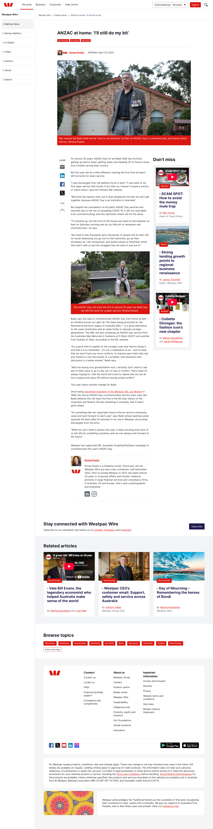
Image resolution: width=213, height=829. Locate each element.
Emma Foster (76, 52)
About (8, 70)
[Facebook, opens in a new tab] (51, 745)
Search (8, 79)
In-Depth (9, 42)
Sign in (195, 4)
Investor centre (121, 687)
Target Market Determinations (176, 774)
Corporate (55, 4)
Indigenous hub (121, 707)
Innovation (119, 730)
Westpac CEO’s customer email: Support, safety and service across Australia (123, 594)
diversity (86, 40)
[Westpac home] (8, 5)
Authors (9, 61)
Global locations (122, 725)
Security (147, 685)
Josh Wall (81, 610)
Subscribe (196, 526)
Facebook (109, 529)
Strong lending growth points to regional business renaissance (172, 262)
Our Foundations (122, 720)
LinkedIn (98, 529)
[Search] (206, 4)
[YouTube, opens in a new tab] (64, 745)
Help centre (71, 4)
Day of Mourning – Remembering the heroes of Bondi (178, 592)
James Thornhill (171, 279)
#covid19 (109, 643)
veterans (75, 40)
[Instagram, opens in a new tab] (76, 745)
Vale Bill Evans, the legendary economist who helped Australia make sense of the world (69, 594)
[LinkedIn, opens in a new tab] (70, 745)
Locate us (89, 682)
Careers (117, 682)
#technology (176, 643)
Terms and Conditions (128, 774)
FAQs (86, 687)
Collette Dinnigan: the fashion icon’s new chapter (171, 325)
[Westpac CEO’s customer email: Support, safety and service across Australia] (124, 579)
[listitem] (69, 584)
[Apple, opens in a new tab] (190, 745)
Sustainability (120, 702)
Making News (12, 24)
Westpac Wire (10, 14)
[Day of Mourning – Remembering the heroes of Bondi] (178, 579)
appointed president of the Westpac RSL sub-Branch (113, 391)
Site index (148, 704)
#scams (164, 186)
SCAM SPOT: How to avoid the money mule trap (171, 200)
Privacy (147, 691)
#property (133, 643)
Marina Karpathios (173, 338)
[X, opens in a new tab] (57, 745)
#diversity (148, 643)
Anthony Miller (113, 607)
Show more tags (52, 649)
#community (54, 580)
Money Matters (13, 33)
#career (164, 311)
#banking (95, 643)
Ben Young (169, 212)
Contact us (89, 677)
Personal (26, 4)
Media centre (120, 692)
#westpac (64, 643)
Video (8, 51)
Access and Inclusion (154, 681)
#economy (50, 643)
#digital (161, 643)
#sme (163, 244)
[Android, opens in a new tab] (170, 745)
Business (40, 4)
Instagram (125, 529)
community (63, 40)
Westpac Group (121, 677)
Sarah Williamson (173, 341)
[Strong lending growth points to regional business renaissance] (172, 243)
